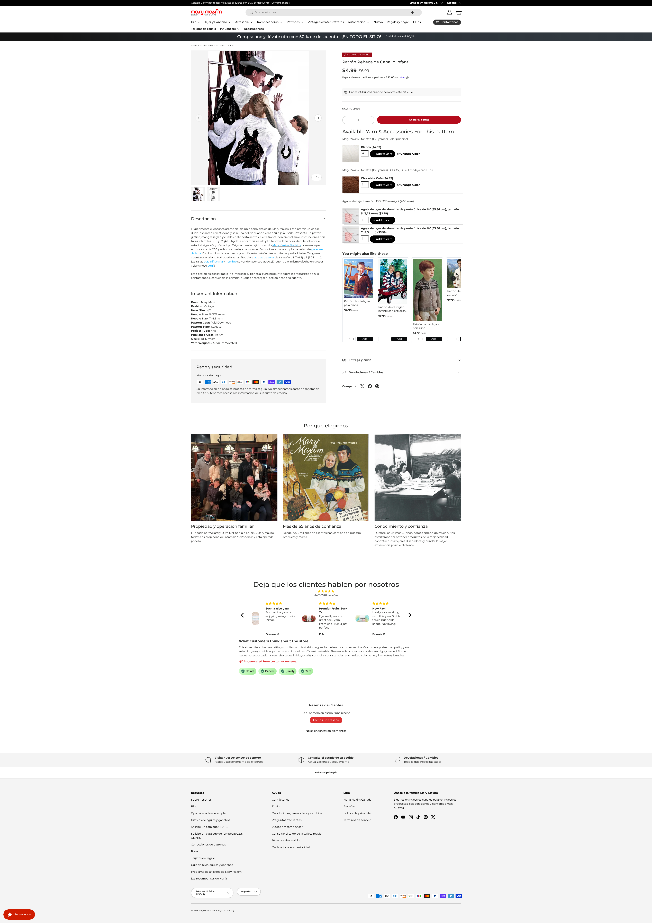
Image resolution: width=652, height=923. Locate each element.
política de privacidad (357, 813)
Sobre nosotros (201, 799)
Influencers (228, 28)
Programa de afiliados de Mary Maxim (216, 871)
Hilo (193, 22)
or (408, 153)
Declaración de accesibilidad (291, 847)
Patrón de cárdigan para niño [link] (426, 326)
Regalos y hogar (398, 22)
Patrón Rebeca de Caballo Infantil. (217, 46)
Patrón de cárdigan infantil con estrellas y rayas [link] (391, 309)
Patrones (293, 22)
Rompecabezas (267, 22)
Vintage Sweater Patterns (326, 22)
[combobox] (334, 12)
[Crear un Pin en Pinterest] (377, 386)
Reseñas (349, 806)
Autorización (356, 22)
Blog (194, 806)
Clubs (417, 22)
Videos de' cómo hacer (287, 826)
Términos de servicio (286, 840)
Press (194, 851)
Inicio (194, 46)
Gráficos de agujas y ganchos (210, 820)
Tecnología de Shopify (223, 910)
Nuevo (378, 22)
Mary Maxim (205, 910)
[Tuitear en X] (362, 386)
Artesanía (242, 22)
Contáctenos (280, 799)
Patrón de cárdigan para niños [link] (357, 303)
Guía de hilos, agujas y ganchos (212, 865)
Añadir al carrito (419, 119)
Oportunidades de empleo (209, 813)
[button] (412, 12)
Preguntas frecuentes (287, 820)
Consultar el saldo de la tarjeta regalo (297, 833)
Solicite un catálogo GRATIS (209, 826)
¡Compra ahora (279, 2)
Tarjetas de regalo (203, 28)
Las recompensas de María (209, 878)
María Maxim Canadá (357, 799)
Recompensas (254, 28)
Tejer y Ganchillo (216, 22)
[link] (358, 278)
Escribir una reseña (326, 720)
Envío (275, 806)
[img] (326, 591)
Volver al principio (326, 772)
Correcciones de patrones (208, 844)
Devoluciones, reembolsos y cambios (297, 813)
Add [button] (365, 338)
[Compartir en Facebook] (370, 386)
